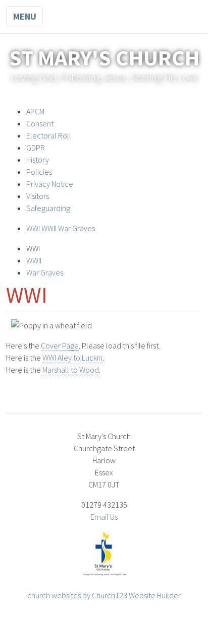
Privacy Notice (49, 184)
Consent (40, 123)
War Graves (44, 272)
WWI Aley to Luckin (72, 358)
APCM (35, 111)
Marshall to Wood (70, 370)
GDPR (35, 148)
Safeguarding (48, 208)
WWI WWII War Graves (60, 228)
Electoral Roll (48, 135)
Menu (24, 16)
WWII (33, 260)
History (37, 160)
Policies (39, 172)
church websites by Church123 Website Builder (104, 595)
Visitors (37, 196)
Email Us (104, 517)
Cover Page (60, 345)
